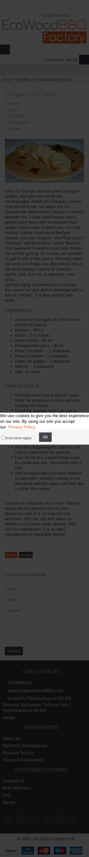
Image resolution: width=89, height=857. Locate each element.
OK (45, 437)
